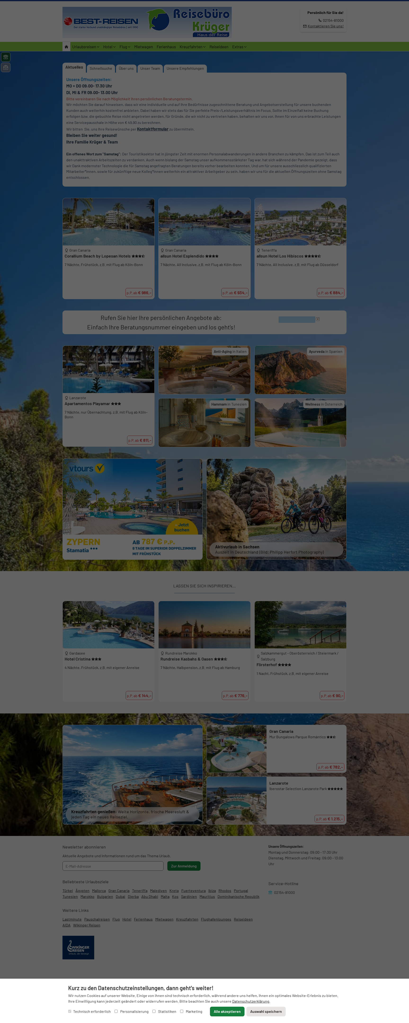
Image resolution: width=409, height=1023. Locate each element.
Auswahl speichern (266, 1011)
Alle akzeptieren (227, 1011)
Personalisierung (134, 1011)
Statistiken (166, 1011)
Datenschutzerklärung (250, 1001)
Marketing (193, 1011)
